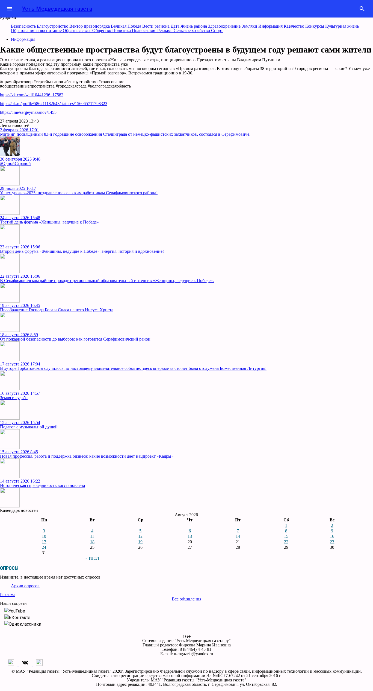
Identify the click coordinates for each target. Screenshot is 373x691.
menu (10, 8)
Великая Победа (126, 26)
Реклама (165, 30)
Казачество (294, 26)
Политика (122, 30)
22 (286, 541)
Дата (175, 26)
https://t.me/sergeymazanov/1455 (28, 112)
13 (190, 536)
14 (238, 536)
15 (286, 536)
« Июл (92, 558)
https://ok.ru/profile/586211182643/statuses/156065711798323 (53, 103)
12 (140, 536)
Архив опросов (25, 585)
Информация (271, 26)
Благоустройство (53, 26)
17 (44, 541)
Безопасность (24, 26)
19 (140, 541)
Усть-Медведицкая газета (57, 8)
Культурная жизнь (342, 26)
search (362, 8)
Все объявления (186, 599)
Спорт (217, 30)
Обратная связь (77, 30)
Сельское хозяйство (192, 30)
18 (92, 541)
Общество (102, 30)
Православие (144, 30)
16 (332, 536)
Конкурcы (315, 26)
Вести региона (156, 26)
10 (44, 536)
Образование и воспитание (37, 30)
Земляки (250, 26)
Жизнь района (194, 26)
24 (44, 547)
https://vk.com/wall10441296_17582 (31, 94)
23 (332, 541)
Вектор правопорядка (90, 26)
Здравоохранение (225, 26)
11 (92, 536)
